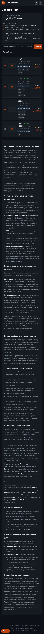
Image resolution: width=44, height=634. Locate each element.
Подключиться (25, 66)
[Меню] (36, 3)
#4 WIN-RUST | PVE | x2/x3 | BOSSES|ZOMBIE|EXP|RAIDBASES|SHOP (17, 37)
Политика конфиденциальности (22, 628)
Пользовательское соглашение (18, 630)
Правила (34, 630)
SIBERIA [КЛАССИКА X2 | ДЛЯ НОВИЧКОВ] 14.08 (19, 33)
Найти (38, 47)
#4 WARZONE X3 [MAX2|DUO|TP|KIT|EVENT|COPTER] (21, 29)
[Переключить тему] (40, 3)
